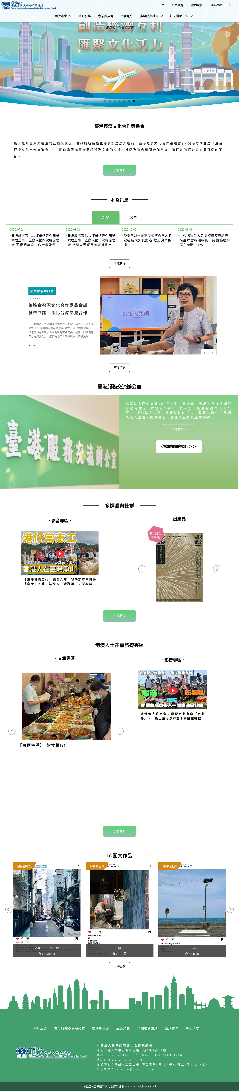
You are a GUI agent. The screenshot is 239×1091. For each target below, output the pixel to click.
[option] (119, 55)
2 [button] (109, 101)
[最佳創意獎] (47, 909)
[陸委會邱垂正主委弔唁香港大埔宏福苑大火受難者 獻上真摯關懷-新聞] (147, 237)
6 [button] (129, 101)
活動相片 (66, 712)
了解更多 (119, 170)
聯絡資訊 (171, 1029)
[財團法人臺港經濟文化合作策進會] (28, 5)
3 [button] (114, 101)
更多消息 (120, 367)
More (32, 345)
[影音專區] (172, 696)
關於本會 (61, 16)
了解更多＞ (179, 429)
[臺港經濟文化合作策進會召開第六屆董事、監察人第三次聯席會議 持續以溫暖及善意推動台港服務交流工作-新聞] (91, 237)
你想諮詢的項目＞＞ (178, 446)
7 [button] (134, 101)
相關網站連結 (147, 1029)
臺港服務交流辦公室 (69, 1029)
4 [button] (119, 101)
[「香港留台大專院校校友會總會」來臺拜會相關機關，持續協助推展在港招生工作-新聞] (203, 237)
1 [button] (104, 101)
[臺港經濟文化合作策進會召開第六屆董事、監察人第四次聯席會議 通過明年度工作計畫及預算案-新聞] (35, 237)
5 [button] (124, 101)
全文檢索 (196, 5)
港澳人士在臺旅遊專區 (121, 27)
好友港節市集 (179, 16)
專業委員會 (105, 16)
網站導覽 (177, 5)
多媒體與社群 (149, 16)
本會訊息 (126, 16)
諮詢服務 (84, 16)
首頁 (161, 5)
